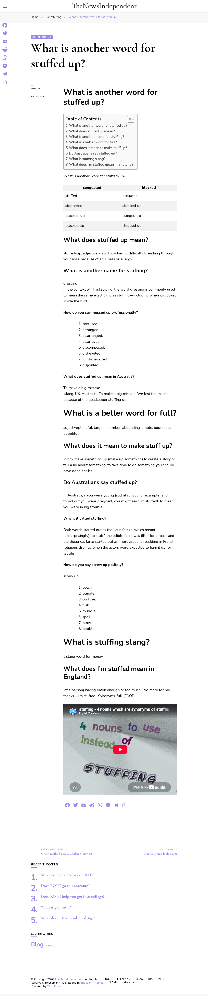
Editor (35, 88)
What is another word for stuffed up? (98, 125)
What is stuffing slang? (87, 159)
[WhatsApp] (5, 58)
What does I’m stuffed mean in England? (101, 164)
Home (108, 979)
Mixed (113, 981)
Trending (49, 945)
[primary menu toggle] (5, 6)
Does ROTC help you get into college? (72, 896)
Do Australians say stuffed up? (93, 153)
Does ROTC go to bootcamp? (65, 885)
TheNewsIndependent (104, 6)
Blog (37, 944)
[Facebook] (5, 25)
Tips (150, 979)
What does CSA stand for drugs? (68, 918)
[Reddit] (5, 49)
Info (161, 979)
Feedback (129, 981)
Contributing (41, 37)
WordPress (54, 986)
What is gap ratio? (56, 907)
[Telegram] (5, 74)
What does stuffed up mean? (92, 131)
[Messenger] (5, 66)
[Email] (5, 41)
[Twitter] (5, 33)
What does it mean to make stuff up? (98, 148)
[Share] (5, 82)
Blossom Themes (92, 983)
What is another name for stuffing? (96, 136)
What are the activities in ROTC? (68, 875)
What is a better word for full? (93, 142)
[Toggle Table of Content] (128, 119)
